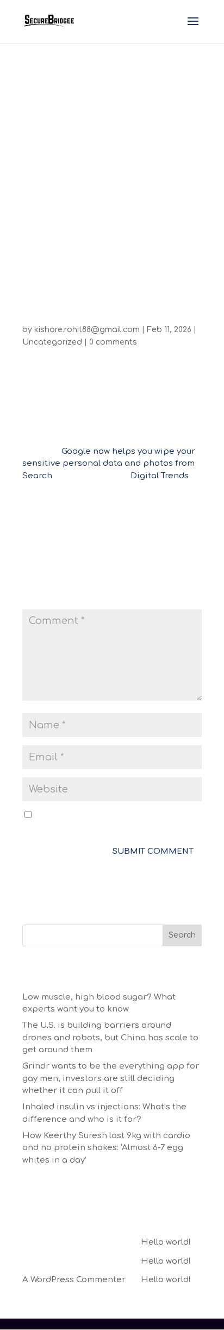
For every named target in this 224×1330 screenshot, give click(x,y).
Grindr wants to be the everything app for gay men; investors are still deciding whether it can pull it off (110, 1078)
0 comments (113, 342)
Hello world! (166, 1242)
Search (182, 935)
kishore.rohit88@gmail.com (87, 330)
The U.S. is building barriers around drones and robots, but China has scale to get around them (110, 1037)
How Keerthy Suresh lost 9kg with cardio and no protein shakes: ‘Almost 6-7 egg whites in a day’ (106, 1148)
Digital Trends (159, 475)
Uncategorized (52, 342)
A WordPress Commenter (74, 1279)
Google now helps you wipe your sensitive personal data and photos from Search (108, 463)
